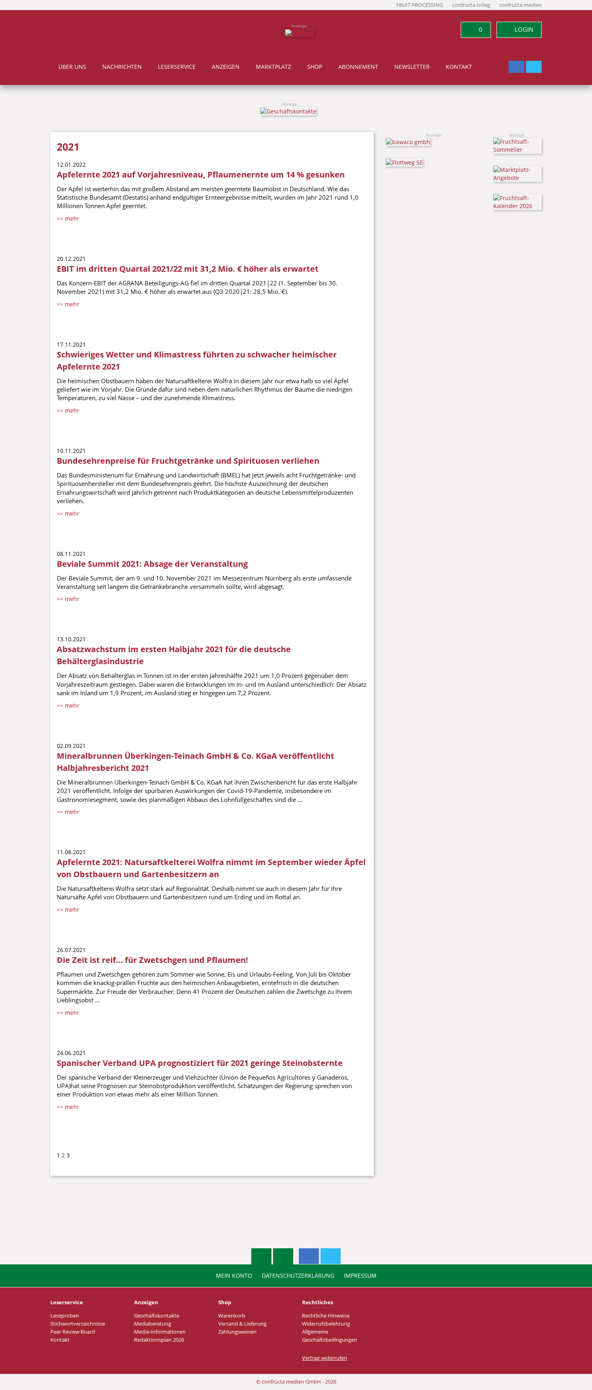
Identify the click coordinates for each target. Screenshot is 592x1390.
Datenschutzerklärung (298, 1275)
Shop (314, 66)
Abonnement (358, 66)
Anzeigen (226, 66)
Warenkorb (231, 1315)
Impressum (360, 1275)
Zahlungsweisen (237, 1331)
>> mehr (68, 218)
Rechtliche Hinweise (326, 1315)
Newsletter (412, 66)
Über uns (72, 66)
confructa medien (520, 5)
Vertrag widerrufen (324, 1358)
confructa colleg (471, 5)
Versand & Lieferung (242, 1323)
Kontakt (459, 66)
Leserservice (177, 66)
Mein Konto (234, 1275)
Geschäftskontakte (156, 1315)
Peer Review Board (72, 1331)
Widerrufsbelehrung (326, 1323)
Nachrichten (122, 66)
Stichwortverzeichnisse (77, 1323)
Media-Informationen (160, 1331)
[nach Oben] (261, 1256)
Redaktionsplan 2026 (159, 1339)
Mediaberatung (152, 1323)
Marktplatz (273, 66)
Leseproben (64, 1315)
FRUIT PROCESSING (419, 5)
